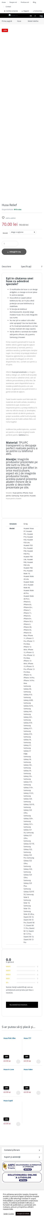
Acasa (4, 2)
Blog (34, 2)
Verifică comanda (12, 11)
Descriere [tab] (6, 266)
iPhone (21, 334)
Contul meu (38, 11)
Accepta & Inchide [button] (23, 1214)
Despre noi (13, 2)
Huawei (22, 337)
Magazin (26, 11)
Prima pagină (7, 21)
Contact (8, 7)
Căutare (31, 15)
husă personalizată (22, 326)
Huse (19, 21)
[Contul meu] (36, 15)
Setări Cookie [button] (9, 1214)
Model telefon (33, 21)
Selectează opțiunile (16, 1062)
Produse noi (25, 2)
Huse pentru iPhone (20, 493)
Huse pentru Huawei (27, 496)
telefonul (23, 309)
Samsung (13, 337)
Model (5, 233)
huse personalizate (19, 372)
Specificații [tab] (26, 266)
